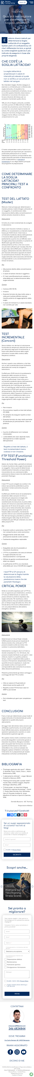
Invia (17, 994)
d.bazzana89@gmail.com (17, 1026)
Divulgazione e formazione (16, 967)
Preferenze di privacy (17, 1073)
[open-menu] (31, 2)
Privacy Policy (17, 849)
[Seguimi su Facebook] (10, 1052)
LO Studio (19, 1075)
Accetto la (13, 849)
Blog (20, 12)
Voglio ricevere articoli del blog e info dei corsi (17, 985)
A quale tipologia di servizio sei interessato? (14, 956)
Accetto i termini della (17, 981)
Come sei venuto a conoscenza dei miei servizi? (17, 948)
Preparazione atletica (14, 959)
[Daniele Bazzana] (7, 2)
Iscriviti (17, 855)
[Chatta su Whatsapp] (31, 1074)
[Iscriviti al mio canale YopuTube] (23, 1052)
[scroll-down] (17, 29)
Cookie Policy (21, 1072)
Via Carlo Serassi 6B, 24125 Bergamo (17, 1040)
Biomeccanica (12, 962)
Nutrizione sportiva (13, 964)
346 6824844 (17, 1028)
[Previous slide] (1, 886)
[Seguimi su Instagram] (17, 1052)
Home (14, 12)
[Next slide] (32, 886)
